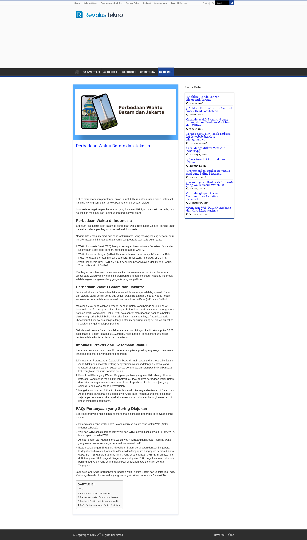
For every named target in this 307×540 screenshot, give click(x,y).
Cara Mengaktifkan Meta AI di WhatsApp (206, 149)
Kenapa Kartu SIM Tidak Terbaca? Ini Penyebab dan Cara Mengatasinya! (209, 136)
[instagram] (212, 3)
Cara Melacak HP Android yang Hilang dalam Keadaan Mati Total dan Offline (209, 122)
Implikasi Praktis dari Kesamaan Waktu (99, 501)
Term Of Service (179, 3)
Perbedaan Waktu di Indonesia (95, 493)
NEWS (166, 72)
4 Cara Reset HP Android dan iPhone (205, 160)
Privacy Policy (133, 3)
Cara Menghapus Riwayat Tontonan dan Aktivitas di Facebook (203, 196)
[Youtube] (209, 3)
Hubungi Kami (90, 3)
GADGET (112, 72)
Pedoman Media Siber (111, 3)
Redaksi (147, 3)
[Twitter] (206, 3)
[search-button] (231, 2)
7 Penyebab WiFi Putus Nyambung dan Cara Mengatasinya (208, 209)
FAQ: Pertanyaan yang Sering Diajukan (100, 505)
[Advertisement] (173, 42)
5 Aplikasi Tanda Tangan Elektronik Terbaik (202, 98)
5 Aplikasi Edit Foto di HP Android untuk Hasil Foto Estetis (209, 109)
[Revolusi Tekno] (99, 14)
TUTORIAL (149, 72)
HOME (77, 71)
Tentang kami (161, 3)
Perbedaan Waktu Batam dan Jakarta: (99, 497)
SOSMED (131, 72)
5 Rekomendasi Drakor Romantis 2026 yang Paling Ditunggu (208, 172)
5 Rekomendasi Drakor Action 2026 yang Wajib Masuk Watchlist (209, 183)
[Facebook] (203, 3)
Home (77, 3)
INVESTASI (93, 72)
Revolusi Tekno (224, 535)
